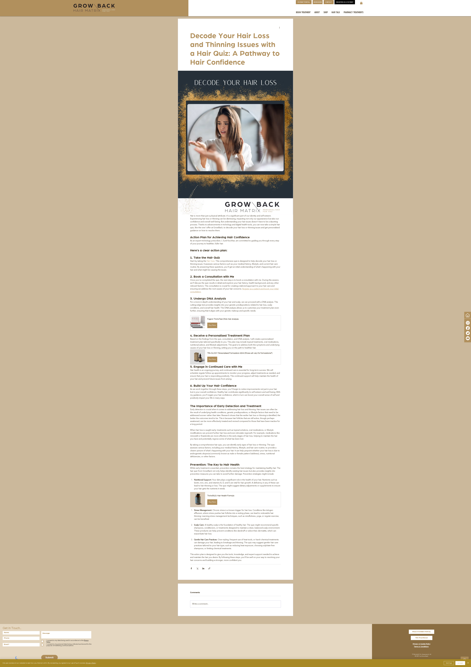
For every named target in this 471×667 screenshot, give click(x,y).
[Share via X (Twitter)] (197, 568)
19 (412, 654)
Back (426, 656)
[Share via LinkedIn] (203, 568)
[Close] (468, 663)
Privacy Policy (91, 663)
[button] (361, 2)
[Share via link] (209, 568)
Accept (460, 663)
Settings (449, 663)
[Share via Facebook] (191, 568)
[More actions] (279, 27)
